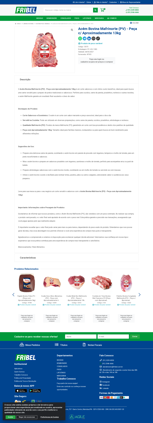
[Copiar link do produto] (98, 38)
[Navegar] (13, 294)
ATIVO (89, 54)
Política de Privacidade (22, 378)
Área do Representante (131, 2)
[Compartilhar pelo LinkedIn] (89, 38)
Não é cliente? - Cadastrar (107, 2)
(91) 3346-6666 (133, 12)
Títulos (63, 345)
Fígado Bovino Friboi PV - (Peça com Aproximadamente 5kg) (26, 298)
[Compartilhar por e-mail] (93, 38)
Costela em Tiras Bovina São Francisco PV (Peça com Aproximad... (101, 298)
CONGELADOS (62, 366)
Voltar (135, 23)
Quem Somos (19, 372)
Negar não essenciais (27, 417)
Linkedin (105, 388)
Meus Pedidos (32, 345)
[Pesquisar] (95, 10)
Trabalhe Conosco (21, 375)
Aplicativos (18, 369)
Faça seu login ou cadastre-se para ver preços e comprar (97, 60)
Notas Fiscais (94, 345)
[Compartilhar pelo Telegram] (84, 38)
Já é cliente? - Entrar (83, 2)
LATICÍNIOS (61, 373)
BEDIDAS (60, 360)
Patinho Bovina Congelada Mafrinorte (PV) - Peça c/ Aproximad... (126, 298)
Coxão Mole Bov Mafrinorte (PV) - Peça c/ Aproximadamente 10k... (76, 298)
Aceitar (10, 417)
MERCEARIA (61, 376)
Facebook (106, 385)
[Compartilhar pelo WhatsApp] (80, 38)
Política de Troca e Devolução (25, 381)
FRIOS (59, 369)
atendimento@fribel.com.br (112, 367)
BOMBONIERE (62, 363)
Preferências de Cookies (50, 417)
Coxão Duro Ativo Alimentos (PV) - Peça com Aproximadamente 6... (51, 298)
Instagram (106, 382)
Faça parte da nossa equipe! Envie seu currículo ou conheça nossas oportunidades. (71, 386)
